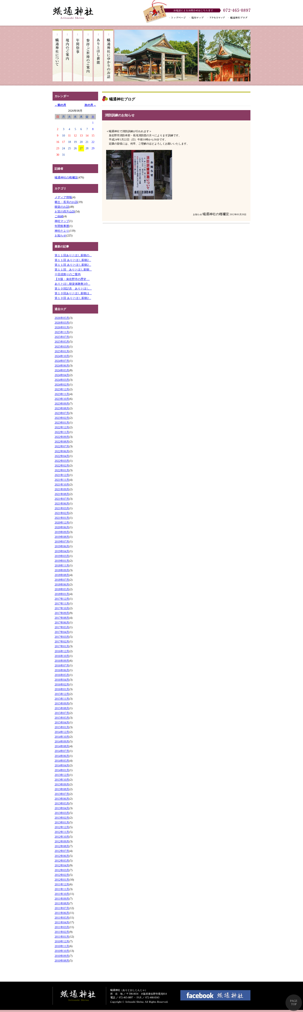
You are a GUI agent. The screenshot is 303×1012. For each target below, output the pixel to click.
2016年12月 (62, 651)
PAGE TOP (293, 1002)
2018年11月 (62, 565)
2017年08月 (62, 617)
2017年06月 (62, 622)
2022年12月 (62, 427)
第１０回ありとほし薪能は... (73, 293)
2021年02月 (62, 513)
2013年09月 (62, 784)
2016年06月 (62, 670)
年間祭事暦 (62, 226)
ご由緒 (59, 216)
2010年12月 (62, 941)
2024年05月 (62, 370)
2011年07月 (62, 908)
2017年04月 (62, 632)
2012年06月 (62, 856)
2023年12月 (62, 389)
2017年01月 (62, 646)
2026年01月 (62, 327)
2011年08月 (62, 903)
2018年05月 (62, 589)
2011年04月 (62, 922)
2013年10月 (62, 779)
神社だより (62, 230)
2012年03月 (62, 870)
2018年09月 (62, 570)
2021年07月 (62, 498)
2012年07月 (62, 851)
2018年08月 (62, 575)
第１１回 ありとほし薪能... (73, 269)
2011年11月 (62, 889)
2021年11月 (62, 479)
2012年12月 (62, 827)
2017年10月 (62, 608)
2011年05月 (62, 917)
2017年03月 (62, 636)
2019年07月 (62, 541)
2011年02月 (62, 932)
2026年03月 (62, 322)
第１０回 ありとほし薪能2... (73, 298)
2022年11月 (62, 432)
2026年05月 (62, 318)
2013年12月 (62, 775)
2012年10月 (62, 836)
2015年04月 (62, 722)
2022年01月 (62, 470)
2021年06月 (62, 503)
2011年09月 (62, 898)
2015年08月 (62, 708)
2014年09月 (62, 741)
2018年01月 (62, 594)
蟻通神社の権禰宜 (66, 177)
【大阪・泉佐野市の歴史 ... (72, 279)
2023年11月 (62, 394)
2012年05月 (62, 860)
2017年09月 (62, 613)
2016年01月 (62, 689)
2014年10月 (62, 736)
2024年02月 (62, 384)
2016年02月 (62, 684)
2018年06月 (62, 584)
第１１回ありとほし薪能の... (73, 255)
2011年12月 (62, 884)
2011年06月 (62, 913)
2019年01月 (62, 560)
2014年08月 (62, 746)
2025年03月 (62, 346)
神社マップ (62, 221)
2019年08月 (62, 536)
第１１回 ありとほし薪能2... (73, 260)
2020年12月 (62, 522)
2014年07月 (62, 751)
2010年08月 (62, 960)
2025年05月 (62, 341)
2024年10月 (62, 356)
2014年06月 (62, 756)
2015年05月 (62, 717)
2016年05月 (62, 675)
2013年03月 (62, 813)
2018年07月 (62, 579)
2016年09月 (62, 660)
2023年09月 (62, 403)
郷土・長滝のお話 (66, 202)
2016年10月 (62, 656)
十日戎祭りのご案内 (68, 274)
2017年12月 (62, 598)
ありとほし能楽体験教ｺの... (72, 283)
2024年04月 (62, 375)
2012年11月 (62, 832)
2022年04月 (62, 456)
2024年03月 (62, 379)
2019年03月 (62, 556)
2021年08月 (62, 494)
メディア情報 (63, 197)
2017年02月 (62, 641)
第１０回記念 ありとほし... (73, 288)
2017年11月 (62, 603)
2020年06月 (62, 527)
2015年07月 (62, 713)
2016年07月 (62, 665)
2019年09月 (62, 532)
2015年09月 (62, 703)
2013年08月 (62, 789)
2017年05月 (62, 627)
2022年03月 (62, 460)
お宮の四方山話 (65, 211)
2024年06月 (62, 365)
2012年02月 (62, 875)
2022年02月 (62, 465)
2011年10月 (62, 894)
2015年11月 (62, 698)
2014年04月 (62, 765)
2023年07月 (62, 413)
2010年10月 (62, 951)
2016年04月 (62, 679)
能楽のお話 (62, 206)
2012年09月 (62, 841)
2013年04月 (62, 808)
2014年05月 (62, 760)
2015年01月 (62, 727)
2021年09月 (62, 489)
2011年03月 (62, 927)
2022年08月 (62, 441)
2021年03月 (62, 508)
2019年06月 (62, 546)
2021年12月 (62, 475)
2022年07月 (62, 446)
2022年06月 (62, 451)
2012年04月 (62, 865)
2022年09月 (62, 436)
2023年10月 (62, 398)
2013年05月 (62, 803)
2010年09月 (62, 955)
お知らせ (60, 235)
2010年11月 (62, 946)
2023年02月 (62, 417)
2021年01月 (62, 517)
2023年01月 (62, 422)
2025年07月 (62, 337)
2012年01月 (62, 879)
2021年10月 (62, 484)
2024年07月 (62, 360)
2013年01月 (62, 822)
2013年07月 (62, 794)
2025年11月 (62, 332)
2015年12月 (62, 694)
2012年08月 (62, 846)
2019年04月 (62, 551)
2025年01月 (62, 351)
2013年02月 (62, 817)
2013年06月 (62, 798)
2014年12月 (62, 732)
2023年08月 (62, 408)
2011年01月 (62, 936)
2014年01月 (62, 770)
